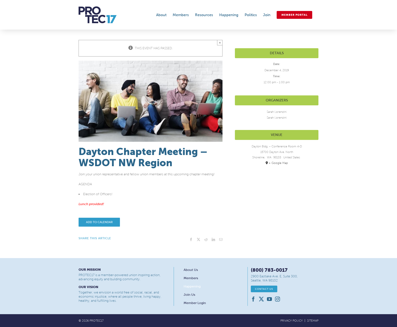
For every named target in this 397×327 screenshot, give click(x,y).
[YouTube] (269, 299)
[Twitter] (261, 299)
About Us (191, 270)
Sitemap (312, 320)
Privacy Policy (291, 320)
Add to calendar (99, 222)
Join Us (189, 294)
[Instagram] (277, 299)
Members (191, 278)
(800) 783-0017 (269, 270)
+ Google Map (278, 163)
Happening (192, 286)
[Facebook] (253, 299)
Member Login (195, 303)
